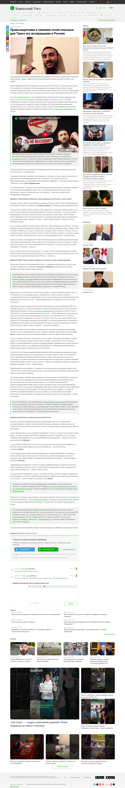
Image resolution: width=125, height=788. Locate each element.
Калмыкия (100, 12)
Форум (58, 2)
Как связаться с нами (75, 777)
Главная (12, 23)
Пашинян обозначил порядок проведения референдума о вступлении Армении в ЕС (99, 661)
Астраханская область (47, 12)
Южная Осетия (108, 15)
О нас (65, 777)
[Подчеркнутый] (36, 586)
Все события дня (110, 634)
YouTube (26, 522)
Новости (13, 2)
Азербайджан (31, 12)
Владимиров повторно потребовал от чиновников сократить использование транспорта (31, 630)
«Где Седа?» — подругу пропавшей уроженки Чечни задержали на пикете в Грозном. (38, 723)
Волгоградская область (60, 12)
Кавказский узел (24, 97)
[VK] (7, 27)
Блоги (65, 2)
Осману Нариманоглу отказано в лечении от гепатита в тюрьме (21, 660)
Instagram (23, 519)
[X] (7, 38)
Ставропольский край (93, 15)
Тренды (27, 2)
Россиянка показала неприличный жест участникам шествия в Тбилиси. (94, 762)
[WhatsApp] (7, 32)
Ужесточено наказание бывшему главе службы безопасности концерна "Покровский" (87, 623)
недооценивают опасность (52, 402)
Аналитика (36, 2)
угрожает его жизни (25, 279)
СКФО (84, 15)
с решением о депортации (63, 109)
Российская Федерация (50, 15)
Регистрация (34, 603)
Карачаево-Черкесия (16, 15)
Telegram (33, 514)
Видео (72, 2)
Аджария (19, 12)
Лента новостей (20, 23)
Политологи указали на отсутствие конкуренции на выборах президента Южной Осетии (98, 48)
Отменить (71, 603)
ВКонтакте (33, 519)
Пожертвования (87, 777)
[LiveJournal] (7, 44)
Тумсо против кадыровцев (37, 499)
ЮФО (21, 17)
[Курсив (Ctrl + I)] (33, 586)
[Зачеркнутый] (40, 586)
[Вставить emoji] (44, 586)
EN (114, 2)
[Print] (7, 50)
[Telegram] (7, 29)
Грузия (69, 12)
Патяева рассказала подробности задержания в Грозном (97, 80)
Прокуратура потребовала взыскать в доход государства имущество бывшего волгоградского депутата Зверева (97, 176)
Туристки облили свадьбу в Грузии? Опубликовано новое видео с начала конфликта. (97, 727)
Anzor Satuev (25, 568)
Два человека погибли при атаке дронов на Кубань (47, 660)
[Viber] (7, 35)
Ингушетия (81, 12)
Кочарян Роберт (88, 245)
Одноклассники (44, 519)
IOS (41, 510)
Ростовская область (62, 15)
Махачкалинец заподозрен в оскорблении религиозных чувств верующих (96, 112)
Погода (91, 2)
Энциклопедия (48, 2)
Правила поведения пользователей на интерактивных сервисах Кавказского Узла (46, 784)
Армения (38, 12)
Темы (20, 2)
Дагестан (75, 12)
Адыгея (24, 12)
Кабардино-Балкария (91, 12)
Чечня (101, 15)
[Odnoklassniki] (7, 41)
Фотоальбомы (82, 2)
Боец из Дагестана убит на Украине (94, 208)
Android (36, 510)
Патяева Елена (88, 292)
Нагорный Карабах (38, 15)
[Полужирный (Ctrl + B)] (29, 586)
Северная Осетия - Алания (75, 15)
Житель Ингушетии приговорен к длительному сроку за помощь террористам (85, 630)
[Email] (7, 47)
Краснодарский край (27, 15)
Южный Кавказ (14, 17)
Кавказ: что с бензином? (19, 20)
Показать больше (62, 766)
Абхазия (13, 12)
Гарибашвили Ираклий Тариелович (94, 269)
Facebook (15, 519)
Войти (111, 7)
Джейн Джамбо (25, 575)
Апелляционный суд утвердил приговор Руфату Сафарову (73, 660)
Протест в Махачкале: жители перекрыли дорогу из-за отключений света (97, 696)
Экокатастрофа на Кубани (107, 20)
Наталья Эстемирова (43, 311)
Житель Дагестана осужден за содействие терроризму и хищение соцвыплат (96, 144)
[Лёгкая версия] (107, 2)
